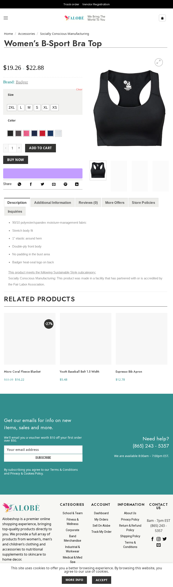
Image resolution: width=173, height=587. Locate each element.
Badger (22, 82)
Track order (71, 4)
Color (12, 120)
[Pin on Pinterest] (65, 184)
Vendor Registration (96, 4)
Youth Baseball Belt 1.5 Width (79, 371)
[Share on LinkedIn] (77, 184)
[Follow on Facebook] (152, 539)
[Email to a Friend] (54, 184)
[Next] (162, 108)
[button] (5, 18)
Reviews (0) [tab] (88, 202)
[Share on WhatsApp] (19, 184)
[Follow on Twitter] (165, 539)
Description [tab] (17, 202)
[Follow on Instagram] (159, 539)
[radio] (11, 107)
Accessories (26, 33)
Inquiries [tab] (15, 211)
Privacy (15, 473)
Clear (79, 89)
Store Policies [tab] (143, 202)
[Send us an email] (159, 545)
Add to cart (40, 148)
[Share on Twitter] (42, 184)
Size (11, 94)
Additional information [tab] (52, 202)
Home (8, 33)
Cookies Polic (32, 473)
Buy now (15, 159)
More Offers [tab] (115, 202)
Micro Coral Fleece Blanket (22, 371)
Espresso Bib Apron (129, 371)
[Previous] (96, 108)
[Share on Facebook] (31, 184)
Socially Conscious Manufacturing (64, 33)
